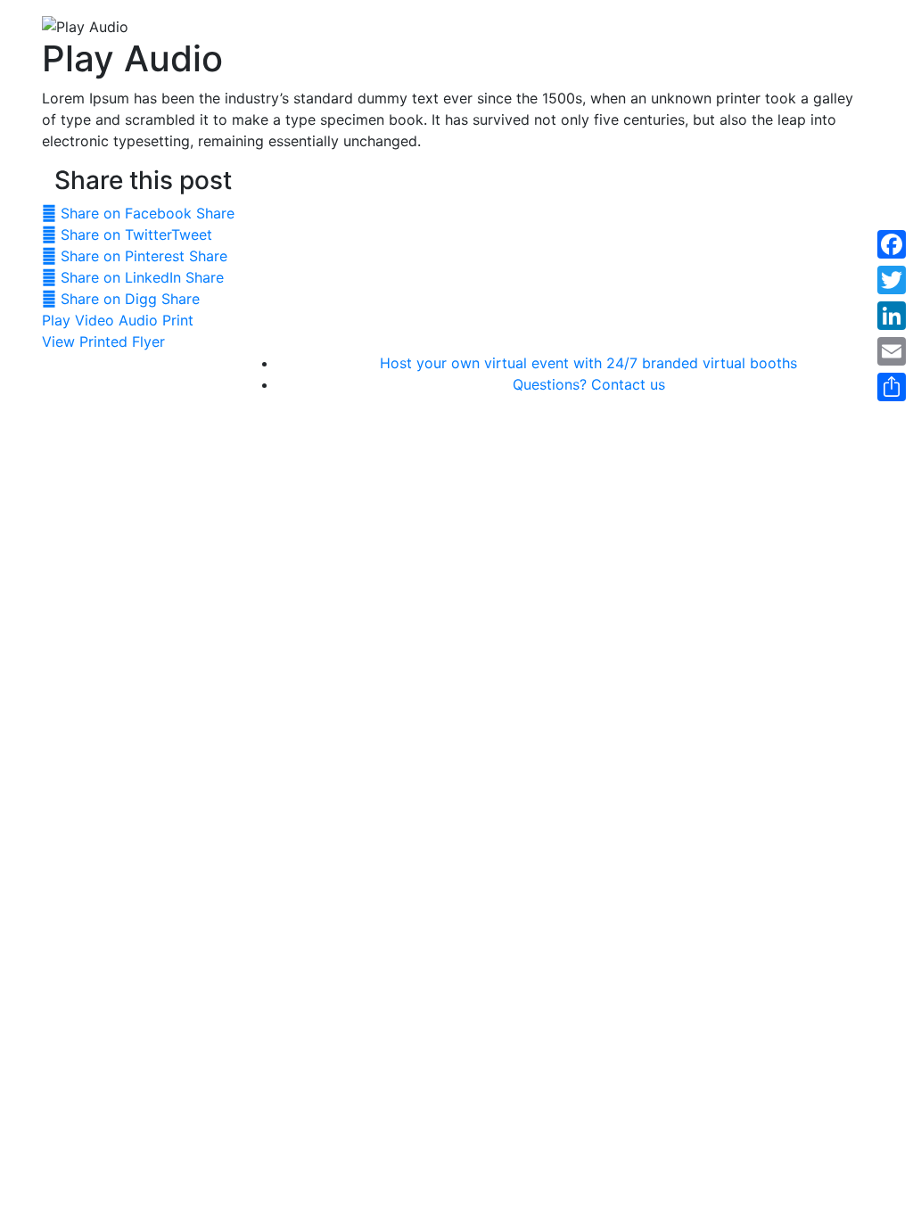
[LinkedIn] (891, 315)
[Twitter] (891, 280)
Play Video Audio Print (117, 320)
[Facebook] (891, 244)
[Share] (891, 387)
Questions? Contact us (589, 384)
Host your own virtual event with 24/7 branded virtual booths (588, 363)
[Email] (891, 351)
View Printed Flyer (103, 341)
